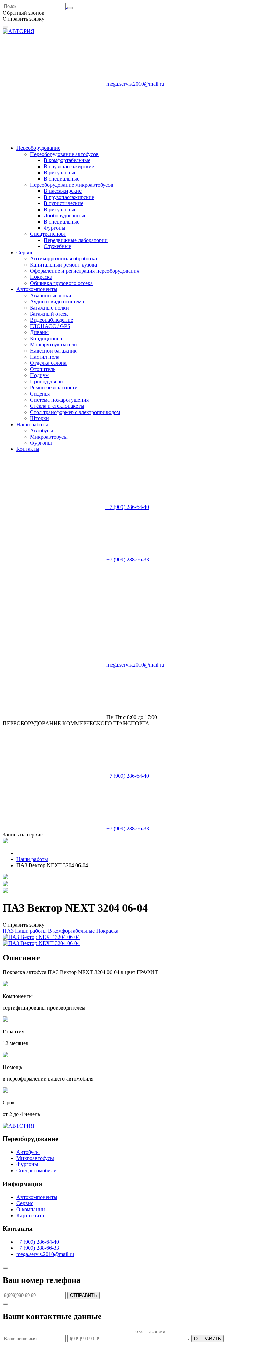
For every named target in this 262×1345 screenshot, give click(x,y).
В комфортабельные (67, 160)
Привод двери (46, 381)
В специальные (61, 179)
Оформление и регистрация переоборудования (84, 271)
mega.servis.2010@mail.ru (134, 84)
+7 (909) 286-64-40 (37, 1242)
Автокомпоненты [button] (36, 289)
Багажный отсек (49, 314)
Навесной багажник (53, 351)
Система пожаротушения (59, 400)
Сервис (24, 1203)
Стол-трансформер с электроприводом (75, 412)
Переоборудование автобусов (64, 154)
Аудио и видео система (57, 301)
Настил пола (44, 357)
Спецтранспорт (48, 234)
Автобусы (41, 430)
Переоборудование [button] (38, 148)
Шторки (39, 418)
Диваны (39, 332)
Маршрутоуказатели (53, 344)
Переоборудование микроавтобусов (71, 185)
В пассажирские (63, 191)
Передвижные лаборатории (76, 240)
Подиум (39, 375)
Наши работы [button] (32, 424)
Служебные (57, 246)
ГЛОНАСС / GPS (50, 326)
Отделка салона (48, 363)
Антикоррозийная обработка (63, 258)
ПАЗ (8, 931)
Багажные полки (49, 308)
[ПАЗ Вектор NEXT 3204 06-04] (41, 937)
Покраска (41, 277)
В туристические (63, 203)
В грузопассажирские (69, 166)
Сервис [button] (24, 252)
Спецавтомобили (36, 1170)
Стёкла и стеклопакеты (57, 406)
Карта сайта (30, 1215)
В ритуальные (60, 172)
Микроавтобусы (49, 437)
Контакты (27, 449)
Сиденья (40, 394)
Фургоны (55, 228)
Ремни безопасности (54, 387)
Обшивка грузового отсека (61, 283)
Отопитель (42, 369)
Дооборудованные (65, 215)
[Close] (5, 1268)
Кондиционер (46, 338)
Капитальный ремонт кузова (63, 265)
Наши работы (31, 931)
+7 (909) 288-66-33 (37, 1248)
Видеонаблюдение (51, 320)
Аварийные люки (50, 295)
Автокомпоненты (36, 1197)
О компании (30, 1209)
